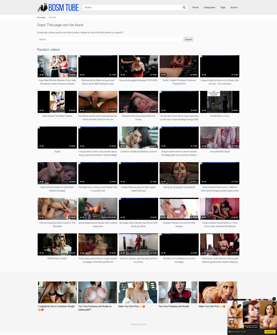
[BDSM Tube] (58, 7)
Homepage (41, 17)
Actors (234, 7)
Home (195, 7)
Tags (222, 7)
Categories (209, 7)
